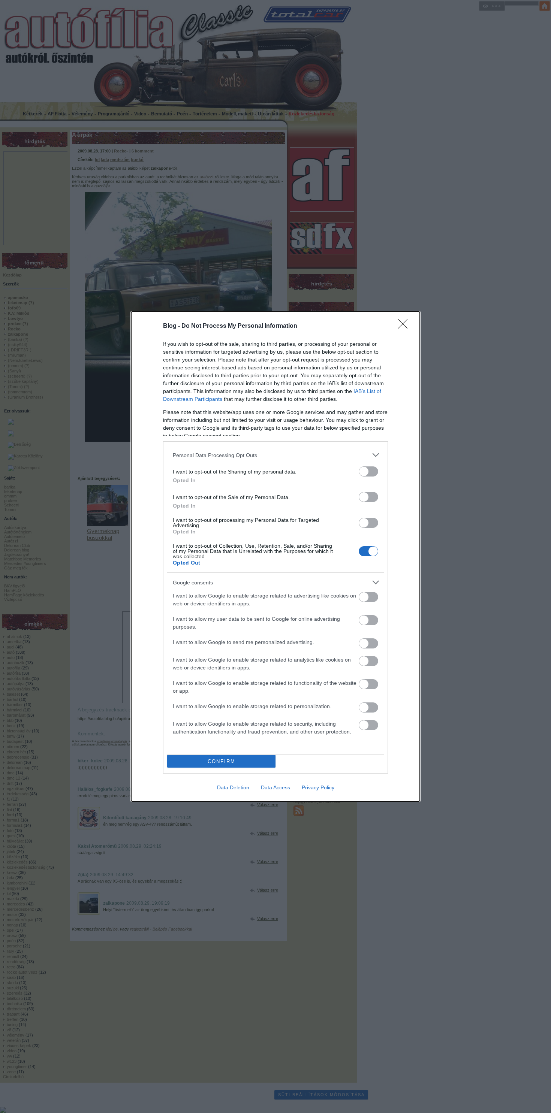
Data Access (275, 787)
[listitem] (275, 455)
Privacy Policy (318, 787)
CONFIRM (221, 761)
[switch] (368, 471)
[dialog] (275, 556)
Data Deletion (233, 787)
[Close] (405, 326)
